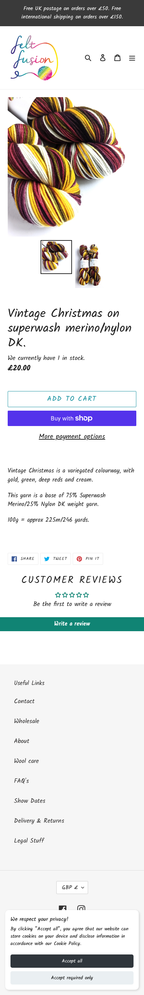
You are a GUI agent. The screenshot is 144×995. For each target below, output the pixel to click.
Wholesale (26, 721)
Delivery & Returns (39, 821)
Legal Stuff (29, 841)
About (21, 741)
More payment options (72, 437)
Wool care (26, 761)
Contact (24, 702)
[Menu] (132, 58)
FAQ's (21, 781)
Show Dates (29, 801)
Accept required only (72, 978)
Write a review (72, 624)
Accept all (72, 961)
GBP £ (70, 887)
